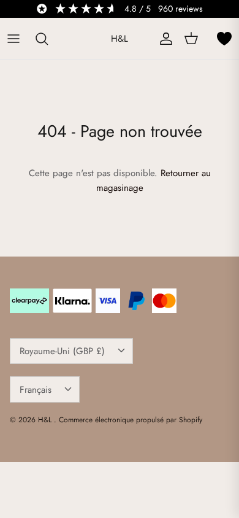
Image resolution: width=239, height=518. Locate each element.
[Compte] (163, 38)
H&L (46, 419)
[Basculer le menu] (13, 38)
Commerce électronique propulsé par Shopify (130, 419)
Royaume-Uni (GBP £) (62, 351)
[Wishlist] (224, 38)
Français (35, 389)
